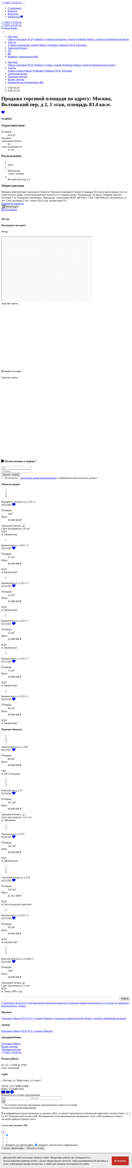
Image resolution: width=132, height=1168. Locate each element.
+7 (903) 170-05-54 (11, 2)
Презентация (11, 206)
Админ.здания (16, 70)
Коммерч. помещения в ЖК (23, 56)
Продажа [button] (13, 36)
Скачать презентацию (13, 1148)
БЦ (9, 53)
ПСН (30, 39)
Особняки (80, 39)
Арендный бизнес (18, 48)
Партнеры (50, 1003)
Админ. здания (53, 65)
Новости (12, 11)
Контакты (13, 14)
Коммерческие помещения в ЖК (25, 82)
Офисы (12, 39)
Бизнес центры (16, 79)
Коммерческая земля (117, 39)
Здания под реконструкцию (69, 1018)
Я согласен (120, 1161)
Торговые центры (17, 76)
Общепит (39, 39)
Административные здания (60, 39)
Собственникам (35, 1003)
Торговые (21, 39)
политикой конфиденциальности (38, 478)
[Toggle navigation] (23, 3)
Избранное (14, 16)
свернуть (19, 203)
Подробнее (10, 209)
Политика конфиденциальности (85, 1003)
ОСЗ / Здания (34, 1018)
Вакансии (62, 1003)
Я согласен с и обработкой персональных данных (51, 478)
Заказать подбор (11, 474)
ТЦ (9, 50)
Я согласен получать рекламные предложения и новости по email (41, 1105)
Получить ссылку (35, 1148)
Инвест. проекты (96, 39)
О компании (14, 8)
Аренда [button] (12, 42)
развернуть (7, 203)
